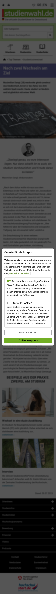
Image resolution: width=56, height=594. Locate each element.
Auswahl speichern (28, 332)
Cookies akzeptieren (28, 340)
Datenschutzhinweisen (19, 273)
